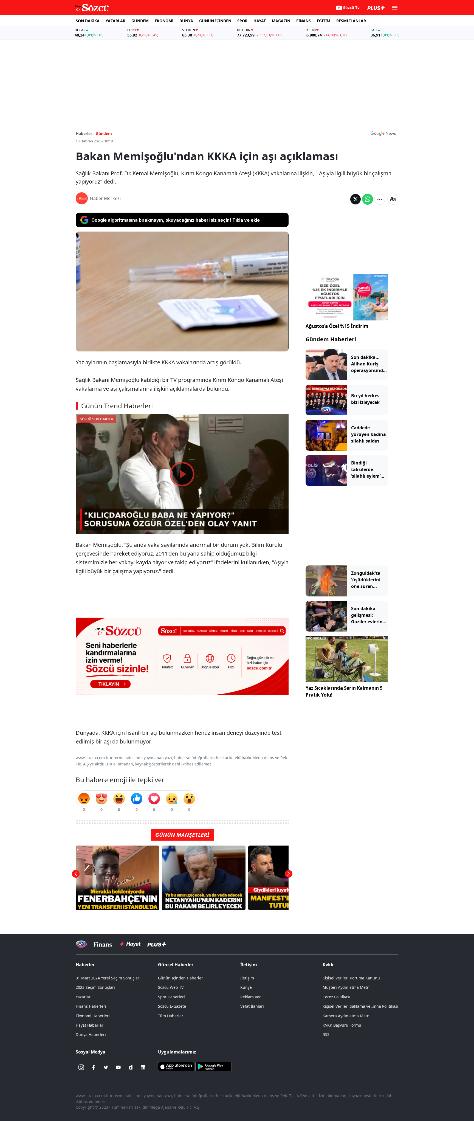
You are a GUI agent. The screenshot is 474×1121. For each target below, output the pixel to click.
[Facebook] (93, 1067)
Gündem (104, 133)
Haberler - (85, 133)
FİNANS (303, 20)
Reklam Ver (250, 996)
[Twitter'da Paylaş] (355, 199)
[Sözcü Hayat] (130, 944)
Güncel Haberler (175, 965)
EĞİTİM (323, 20)
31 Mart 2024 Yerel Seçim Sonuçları (108, 978)
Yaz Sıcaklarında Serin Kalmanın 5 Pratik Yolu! (344, 691)
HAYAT (259, 20)
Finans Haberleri (91, 1006)
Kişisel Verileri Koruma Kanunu (351, 978)
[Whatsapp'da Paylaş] (367, 199)
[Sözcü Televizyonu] (81, 944)
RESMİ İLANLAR (351, 20)
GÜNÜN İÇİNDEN (215, 20)
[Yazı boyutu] (392, 199)
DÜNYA (186, 20)
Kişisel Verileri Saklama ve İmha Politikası (360, 1006)
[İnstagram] (81, 1067)
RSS (326, 1034)
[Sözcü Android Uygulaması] (213, 1066)
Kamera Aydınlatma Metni (347, 1015)
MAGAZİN (281, 20)
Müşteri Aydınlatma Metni (347, 987)
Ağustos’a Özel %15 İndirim (337, 326)
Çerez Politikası (336, 996)
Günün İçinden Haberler (180, 978)
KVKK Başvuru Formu (342, 1025)
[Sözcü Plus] (156, 944)
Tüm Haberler (170, 1015)
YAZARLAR (115, 20)
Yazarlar (83, 996)
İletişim (247, 978)
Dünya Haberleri (91, 1034)
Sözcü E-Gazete (172, 1006)
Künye (246, 987)
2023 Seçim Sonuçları (95, 987)
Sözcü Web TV (171, 987)
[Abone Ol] (383, 133)
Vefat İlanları (252, 1006)
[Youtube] (118, 1067)
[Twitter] (105, 1067)
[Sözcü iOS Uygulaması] (176, 1066)
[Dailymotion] (130, 1067)
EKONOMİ (164, 20)
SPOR (242, 20)
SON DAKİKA (88, 20)
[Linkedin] (142, 1067)
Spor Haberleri (171, 996)
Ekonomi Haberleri (93, 1015)
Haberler (85, 965)
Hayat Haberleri (90, 1025)
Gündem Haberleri (331, 339)
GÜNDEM (140, 20)
